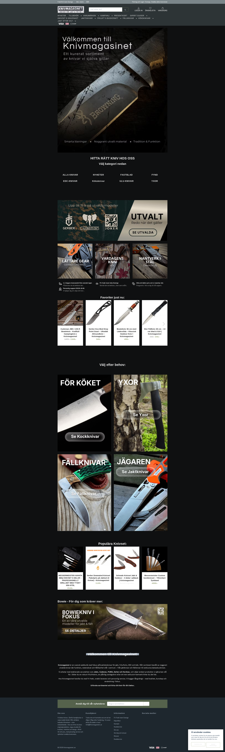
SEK (87, 2)
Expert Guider (137, 15)
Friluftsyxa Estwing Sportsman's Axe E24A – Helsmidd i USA (164, 331)
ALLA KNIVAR (70, 175)
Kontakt (116, 724)
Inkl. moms (80, 2)
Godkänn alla (198, 744)
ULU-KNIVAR (127, 181)
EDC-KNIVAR (70, 181)
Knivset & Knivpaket (68, 18)
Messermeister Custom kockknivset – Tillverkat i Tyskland (113, 577)
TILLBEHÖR (74, 15)
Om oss (116, 730)
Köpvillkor (117, 721)
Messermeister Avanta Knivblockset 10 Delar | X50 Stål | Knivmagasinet (141, 577)
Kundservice (118, 727)
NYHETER (62, 15)
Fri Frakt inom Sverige (121, 718)
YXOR (154, 181)
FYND (155, 175)
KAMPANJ (105, 15)
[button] (81, 16)
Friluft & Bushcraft (107, 18)
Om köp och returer (120, 733)
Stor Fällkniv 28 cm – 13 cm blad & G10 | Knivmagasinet (107, 331)
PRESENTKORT (120, 15)
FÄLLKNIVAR (128, 18)
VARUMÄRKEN (89, 15)
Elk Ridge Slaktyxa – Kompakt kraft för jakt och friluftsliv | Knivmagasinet (136, 331)
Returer (116, 736)
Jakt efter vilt (65, 21)
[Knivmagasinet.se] (71, 9)
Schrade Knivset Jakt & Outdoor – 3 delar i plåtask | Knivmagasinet (85, 577)
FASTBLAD (126, 175)
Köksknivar (144, 18)
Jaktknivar (87, 18)
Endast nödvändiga (213, 745)
